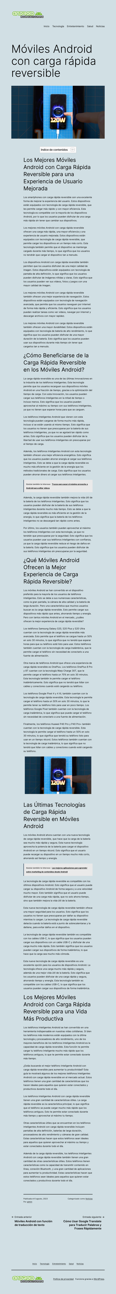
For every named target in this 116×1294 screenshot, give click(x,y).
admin (29, 1202)
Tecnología (58, 26)
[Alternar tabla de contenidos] (71, 150)
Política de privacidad (63, 1279)
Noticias (100, 26)
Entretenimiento (75, 26)
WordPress (99, 1279)
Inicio (46, 26)
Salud (90, 26)
